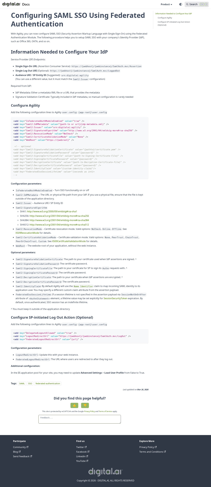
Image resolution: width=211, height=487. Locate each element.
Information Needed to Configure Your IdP (173, 13)
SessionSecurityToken (115, 298)
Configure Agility (165, 17)
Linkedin (80, 456)
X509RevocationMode (27, 232)
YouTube (81, 461)
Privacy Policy (89, 411)
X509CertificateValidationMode (69, 241)
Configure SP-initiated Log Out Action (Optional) (174, 23)
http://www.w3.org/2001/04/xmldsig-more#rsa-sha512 (59, 224)
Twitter (80, 447)
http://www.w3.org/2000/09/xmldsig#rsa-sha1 (52, 211)
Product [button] (165, 4)
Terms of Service (105, 411)
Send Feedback (21, 456)
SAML (22, 383)
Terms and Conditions (151, 451)
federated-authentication (48, 383)
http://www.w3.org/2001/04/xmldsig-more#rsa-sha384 (59, 220)
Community (19, 447)
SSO (30, 383)
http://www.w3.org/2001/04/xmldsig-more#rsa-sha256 (59, 215)
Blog (15, 451)
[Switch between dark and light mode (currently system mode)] (180, 4)
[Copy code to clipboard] (145, 120)
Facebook (81, 451)
